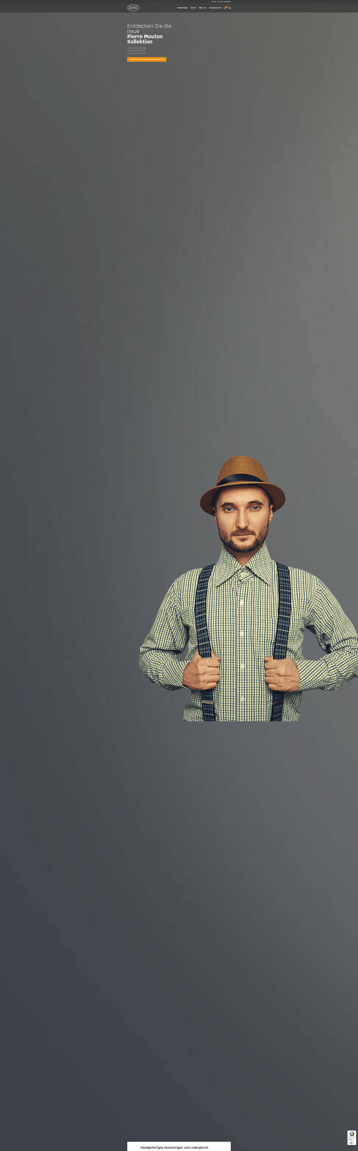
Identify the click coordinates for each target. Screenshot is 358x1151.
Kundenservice (215, 8)
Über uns (202, 8)
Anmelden (227, 1)
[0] (225, 7)
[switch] (352, 1143)
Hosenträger (182, 8)
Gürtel (193, 8)
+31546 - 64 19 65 (217, 1)
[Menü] (355, 1132)
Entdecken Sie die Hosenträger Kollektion (147, 59)
